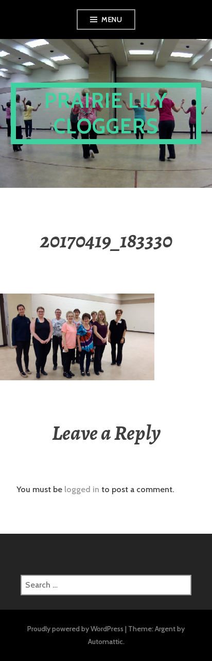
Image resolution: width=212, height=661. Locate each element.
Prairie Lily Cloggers (106, 113)
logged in (81, 489)
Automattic (105, 641)
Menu (111, 19)
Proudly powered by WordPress (75, 628)
